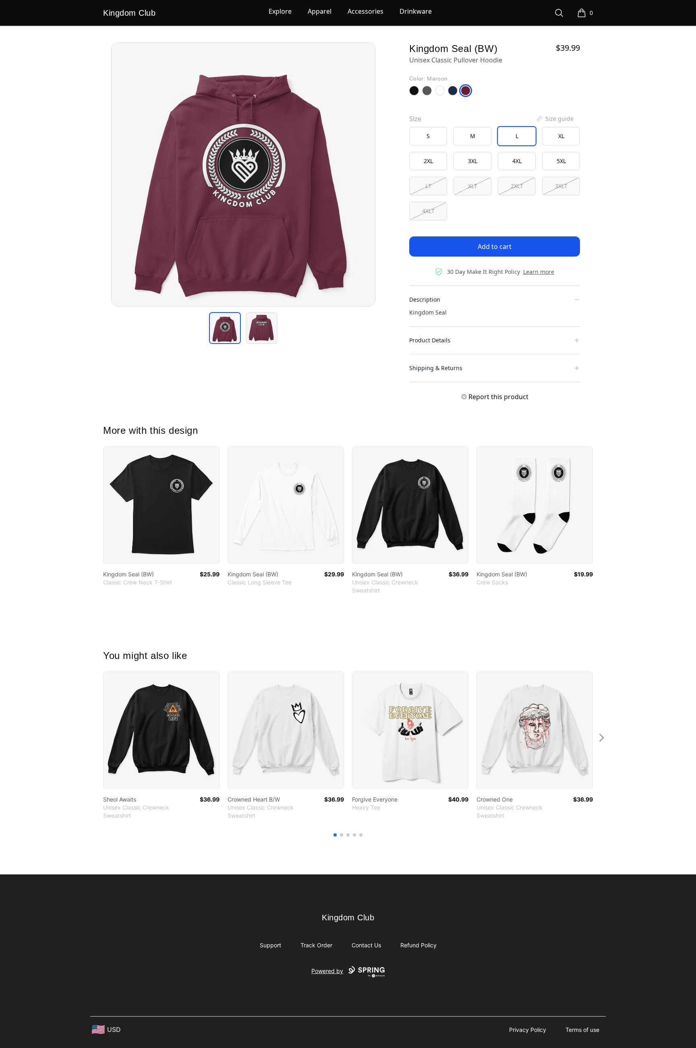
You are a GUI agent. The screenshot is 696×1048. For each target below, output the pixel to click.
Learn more (538, 271)
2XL (428, 161)
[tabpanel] (243, 174)
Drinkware (416, 11)
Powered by (327, 970)
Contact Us (366, 945)
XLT (472, 186)
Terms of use (582, 1029)
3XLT (561, 186)
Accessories (365, 11)
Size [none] (415, 118)
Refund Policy (418, 945)
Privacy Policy (527, 1029)
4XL (517, 161)
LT (428, 186)
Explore (280, 11)
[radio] (428, 136)
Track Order (316, 945)
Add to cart (495, 246)
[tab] (225, 328)
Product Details (429, 340)
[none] (555, 119)
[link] (161, 505)
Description (424, 299)
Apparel (319, 11)
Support (270, 945)
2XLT (517, 186)
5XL (561, 161)
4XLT (428, 211)
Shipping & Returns (435, 368)
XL (561, 136)
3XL (472, 161)
